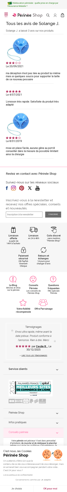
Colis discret (53, 235)
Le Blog (13, 285)
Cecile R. (41, 346)
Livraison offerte (13, 237)
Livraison (33, 235)
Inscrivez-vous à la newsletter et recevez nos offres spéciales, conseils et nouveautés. (33, 204)
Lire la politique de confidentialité (18, 475)
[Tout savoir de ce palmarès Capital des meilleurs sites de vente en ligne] (31, 388)
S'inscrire (53, 214)
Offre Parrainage (43, 308)
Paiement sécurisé (23, 257)
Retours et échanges (43, 257)
